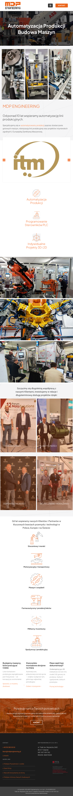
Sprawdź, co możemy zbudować (10, 669)
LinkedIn (6, 740)
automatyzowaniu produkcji (32, 125)
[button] (4, 152)
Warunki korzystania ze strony (14, 757)
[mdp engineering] (13, 2)
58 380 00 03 (51, 774)
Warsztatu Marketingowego (40, 778)
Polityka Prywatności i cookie (14, 748)
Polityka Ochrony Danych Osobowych (17, 762)
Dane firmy (7, 753)
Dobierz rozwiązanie (33, 671)
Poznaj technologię (56, 671)
